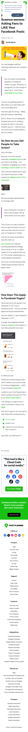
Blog (14, 672)
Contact (14, 580)
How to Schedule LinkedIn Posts (14, 692)
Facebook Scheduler (14, 636)
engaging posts (15, 159)
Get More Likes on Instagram (14, 681)
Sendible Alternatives (14, 717)
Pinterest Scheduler (14, 647)
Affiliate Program (14, 569)
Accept (17, 15)
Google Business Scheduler (14, 642)
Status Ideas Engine (13, 398)
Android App (14, 566)
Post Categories (14, 614)
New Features (14, 561)
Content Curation (14, 608)
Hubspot (11, 325)
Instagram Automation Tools (14, 686)
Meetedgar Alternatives (14, 709)
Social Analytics (14, 622)
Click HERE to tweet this (13, 93)
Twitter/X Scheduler (14, 653)
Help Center (14, 583)
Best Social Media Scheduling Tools (14, 675)
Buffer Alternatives (14, 706)
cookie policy (8, 11)
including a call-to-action (10, 168)
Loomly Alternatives (14, 714)
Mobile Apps (14, 625)
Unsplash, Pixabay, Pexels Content (14, 661)
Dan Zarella (5, 244)
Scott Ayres (11, 42)
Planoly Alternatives (14, 720)
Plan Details (14, 555)
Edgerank (17, 388)
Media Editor (14, 611)
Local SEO (14, 558)
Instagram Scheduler (14, 639)
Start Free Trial (14, 515)
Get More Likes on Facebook (14, 678)
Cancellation (14, 589)
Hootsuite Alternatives (14, 703)
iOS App (14, 563)
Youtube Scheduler (14, 656)
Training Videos (14, 586)
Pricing (14, 552)
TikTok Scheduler (14, 650)
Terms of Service (14, 591)
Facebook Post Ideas (14, 684)
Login (14, 547)
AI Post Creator (14, 617)
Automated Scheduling (14, 619)
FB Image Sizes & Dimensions (14, 689)
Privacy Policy (14, 594)
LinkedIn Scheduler (14, 644)
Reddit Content (14, 658)
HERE (3, 407)
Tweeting (8, 419)
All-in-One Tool (14, 605)
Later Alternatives (14, 712)
